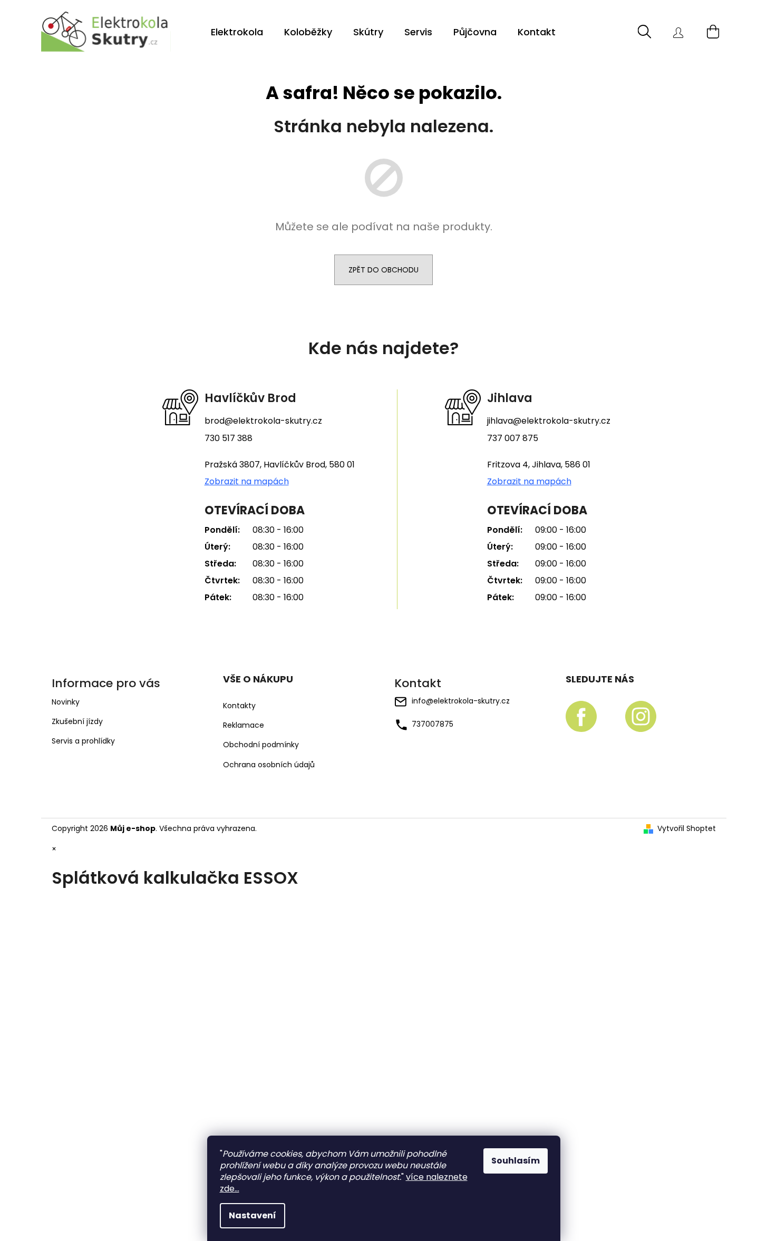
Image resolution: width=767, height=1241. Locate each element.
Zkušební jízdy (77, 721)
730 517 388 (229, 438)
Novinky (66, 702)
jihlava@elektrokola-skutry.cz (548, 421)
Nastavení (252, 1215)
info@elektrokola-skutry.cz (461, 701)
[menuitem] (237, 32)
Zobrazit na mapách (247, 481)
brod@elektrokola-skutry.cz (263, 421)
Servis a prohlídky (83, 741)
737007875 (432, 724)
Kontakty (239, 706)
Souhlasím (515, 1161)
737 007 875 (512, 438)
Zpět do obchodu (383, 270)
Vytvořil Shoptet (686, 829)
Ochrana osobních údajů (269, 765)
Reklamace (243, 725)
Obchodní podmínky (261, 745)
